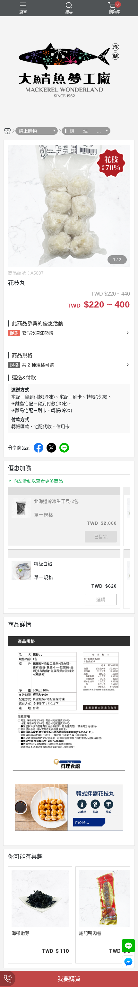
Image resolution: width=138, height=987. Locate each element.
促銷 (14, 333)
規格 (14, 364)
